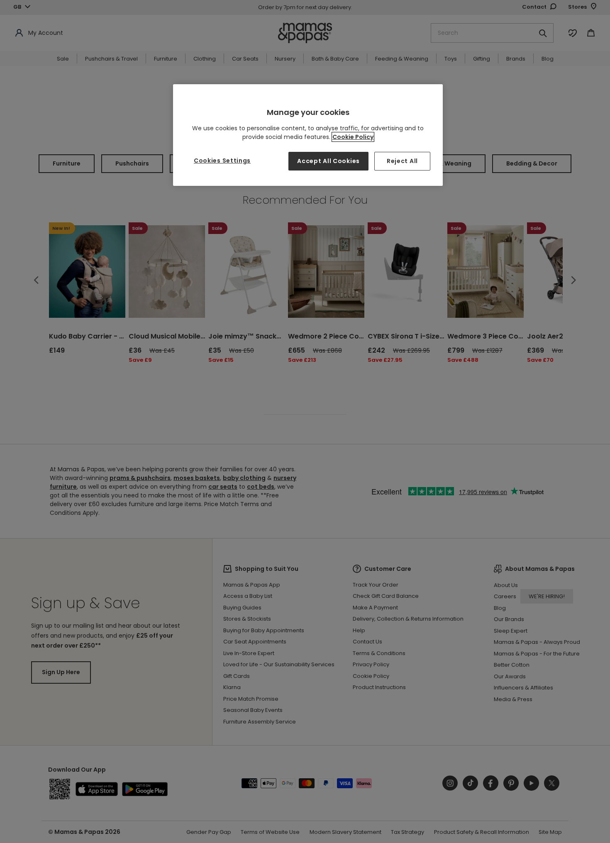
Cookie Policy (352, 137)
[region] (308, 135)
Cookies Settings (222, 160)
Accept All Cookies (328, 161)
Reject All (402, 161)
